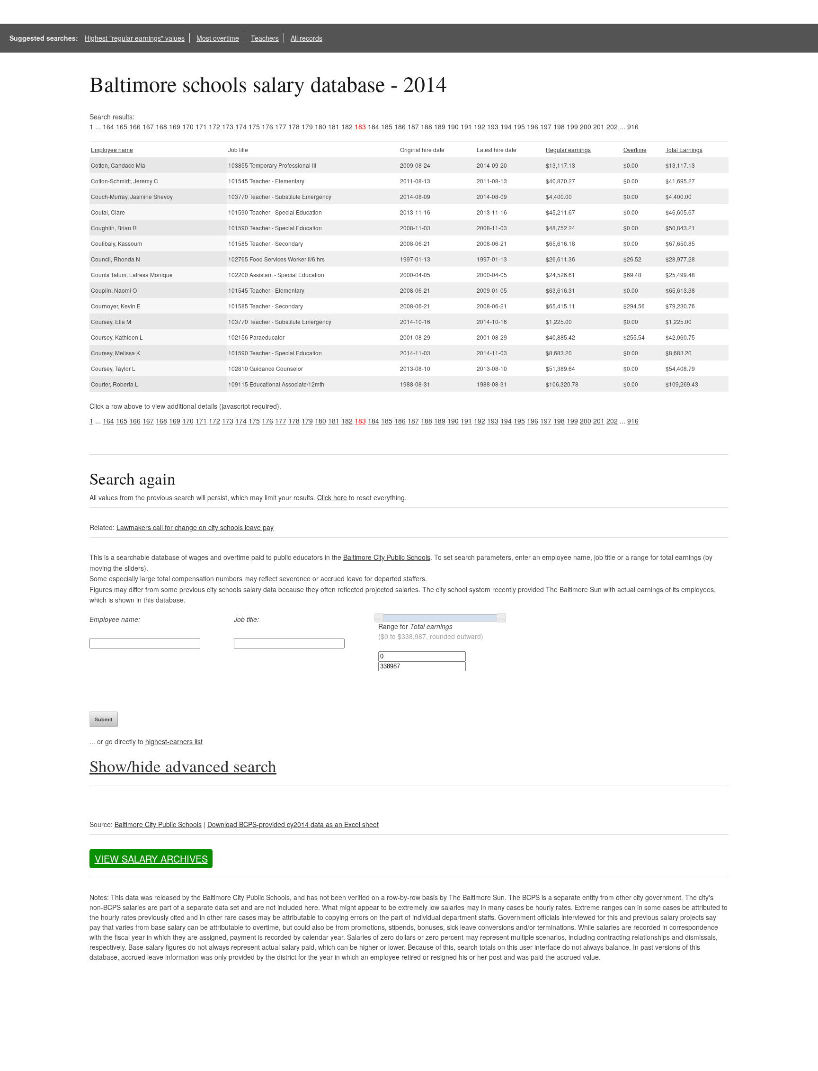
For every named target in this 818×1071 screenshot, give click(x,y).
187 (413, 126)
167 (148, 126)
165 (121, 126)
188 (426, 126)
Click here (332, 497)
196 (532, 126)
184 (373, 126)
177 (280, 126)
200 (585, 126)
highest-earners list (174, 741)
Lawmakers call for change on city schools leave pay (195, 527)
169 (174, 126)
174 (241, 126)
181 (333, 126)
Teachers (265, 38)
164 (108, 126)
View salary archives (151, 858)
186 (400, 126)
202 (612, 126)
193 (492, 126)
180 (320, 126)
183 (360, 126)
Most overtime (217, 38)
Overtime (635, 149)
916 (633, 126)
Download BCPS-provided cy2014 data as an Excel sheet (293, 824)
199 (572, 126)
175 (254, 126)
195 (519, 126)
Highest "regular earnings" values (135, 38)
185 (386, 126)
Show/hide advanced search (182, 766)
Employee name (112, 149)
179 (307, 126)
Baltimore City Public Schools (386, 557)
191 (466, 126)
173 (227, 126)
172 (214, 126)
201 (599, 126)
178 (294, 126)
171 (201, 126)
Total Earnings (684, 149)
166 (135, 126)
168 (161, 126)
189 (439, 126)
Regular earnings (568, 149)
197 (545, 126)
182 (347, 126)
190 (453, 126)
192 (479, 126)
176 (267, 126)
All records (306, 38)
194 (506, 126)
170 (188, 126)
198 (559, 126)
